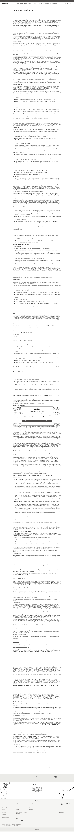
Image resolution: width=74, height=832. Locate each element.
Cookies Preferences (19, 806)
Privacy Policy (18, 807)
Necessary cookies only (29, 420)
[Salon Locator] (67, 3)
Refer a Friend (4, 815)
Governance (17, 816)
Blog (50, 3)
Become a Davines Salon (6, 820)
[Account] (69, 3)
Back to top (37, 829)
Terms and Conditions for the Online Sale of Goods (21, 813)
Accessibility (17, 818)
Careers (3, 809)
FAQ (3, 806)
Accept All (45, 420)
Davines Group (31, 806)
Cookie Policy (45, 416)
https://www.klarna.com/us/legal (21, 574)
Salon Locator (54, 3)
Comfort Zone (31, 809)
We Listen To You (4, 819)
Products (29, 3)
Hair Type (34, 3)
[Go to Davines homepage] (5, 3)
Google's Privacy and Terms (26, 417)
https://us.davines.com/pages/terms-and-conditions (39, 582)
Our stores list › (61, 812)
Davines (30, 807)
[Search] (66, 3)
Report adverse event (5, 817)
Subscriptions (4, 814)
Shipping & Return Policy (6, 807)
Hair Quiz (25, 3)
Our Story (40, 3)
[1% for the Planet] (68, 804)
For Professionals (46, 3)
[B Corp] (62, 804)
